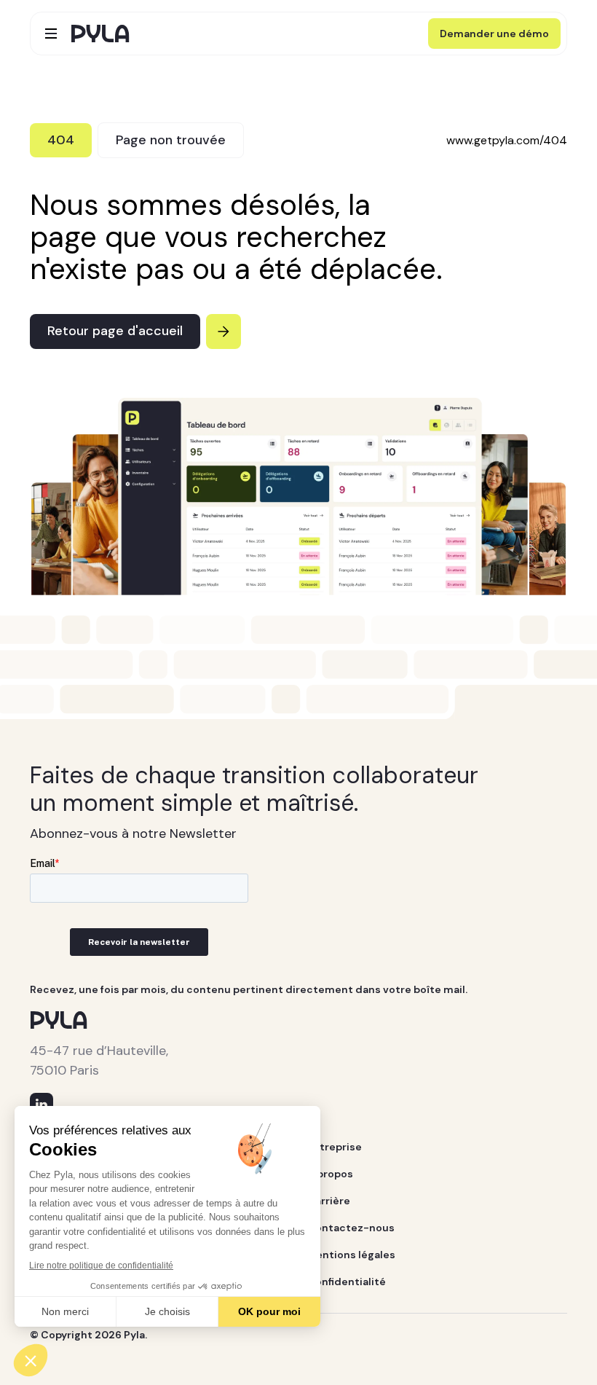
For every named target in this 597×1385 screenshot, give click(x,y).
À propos (330, 1173)
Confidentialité (346, 1281)
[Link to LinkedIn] (41, 1104)
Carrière (328, 1200)
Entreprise (334, 1146)
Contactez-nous (351, 1227)
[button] (51, 33)
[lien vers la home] (100, 33)
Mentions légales (351, 1254)
